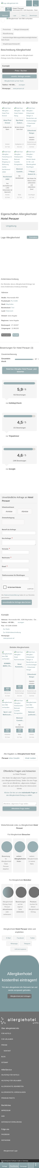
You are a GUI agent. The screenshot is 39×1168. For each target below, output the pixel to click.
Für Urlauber (7, 1039)
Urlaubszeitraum (8, 507)
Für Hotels (6, 1033)
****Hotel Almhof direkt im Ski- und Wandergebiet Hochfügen (31, 173)
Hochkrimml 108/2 (7, 178)
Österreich (9, 311)
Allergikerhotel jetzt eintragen (20, 996)
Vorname (5, 549)
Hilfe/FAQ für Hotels (10, 1075)
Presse (4, 1045)
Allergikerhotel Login (10, 1151)
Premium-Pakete (8, 1098)
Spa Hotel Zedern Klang (19, 122)
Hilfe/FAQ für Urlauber (11, 1080)
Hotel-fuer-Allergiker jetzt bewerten (21, 370)
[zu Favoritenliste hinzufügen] (3, 20)
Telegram (27, 943)
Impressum (5, 1110)
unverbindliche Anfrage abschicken (16, 602)
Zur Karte (6, 629)
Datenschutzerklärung (11, 595)
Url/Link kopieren (20, 949)
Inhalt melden (30, 758)
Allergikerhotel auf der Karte (14, 81)
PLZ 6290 (14, 301)
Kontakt (15, 335)
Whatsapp (14, 943)
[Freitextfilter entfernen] (29, 3)
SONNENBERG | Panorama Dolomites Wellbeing (7, 665)
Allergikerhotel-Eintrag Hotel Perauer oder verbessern (8, 908)
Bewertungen (34, 15)
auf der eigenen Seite (21, 907)
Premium (34, 104)
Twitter (32, 938)
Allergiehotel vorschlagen (13, 1092)
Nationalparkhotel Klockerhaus (31, 713)
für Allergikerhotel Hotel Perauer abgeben (6, 862)
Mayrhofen (10, 304)
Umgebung (10, 226)
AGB (2, 1116)
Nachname (6, 558)
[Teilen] (31, 1165)
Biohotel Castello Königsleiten (19, 170)
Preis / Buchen (20, 71)
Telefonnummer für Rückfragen (13, 575)
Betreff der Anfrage (9, 529)
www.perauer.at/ (18, 88)
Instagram (5, 1140)
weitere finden (19, 858)
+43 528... (12, 85)
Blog (3, 1056)
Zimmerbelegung (8, 518)
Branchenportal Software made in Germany (14, 1162)
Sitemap (4, 1062)
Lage (14, 15)
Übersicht (5, 15)
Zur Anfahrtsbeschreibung (12, 632)
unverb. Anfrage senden (20, 76)
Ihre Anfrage (6, 538)
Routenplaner (33, 237)
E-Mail (8, 938)
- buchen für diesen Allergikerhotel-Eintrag (34, 907)
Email (4, 566)
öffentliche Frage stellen (20, 808)
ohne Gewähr (14, 758)
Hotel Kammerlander (19, 666)
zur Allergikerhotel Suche (2, 9)
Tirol (12, 307)
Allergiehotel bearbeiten (12, 1086)
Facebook (20, 938)
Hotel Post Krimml (7, 121)
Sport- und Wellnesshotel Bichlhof (7, 713)
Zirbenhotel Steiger (31, 132)
